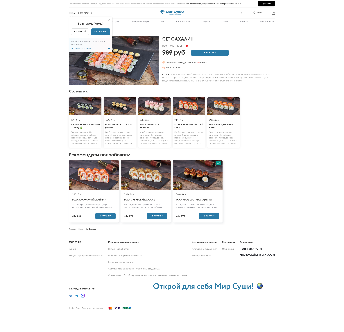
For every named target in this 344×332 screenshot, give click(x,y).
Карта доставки (173, 68)
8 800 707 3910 (85, 13)
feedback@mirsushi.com (257, 254)
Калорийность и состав (121, 262)
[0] (269, 13)
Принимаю (266, 4)
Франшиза (228, 249)
